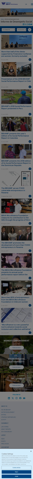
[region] (16, 464)
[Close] (31, 451)
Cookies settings (16, 467)
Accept (16, 476)
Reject (16, 472)
